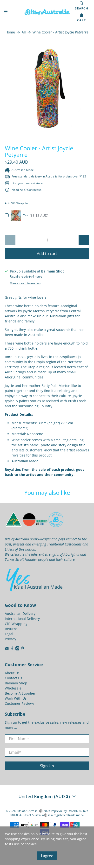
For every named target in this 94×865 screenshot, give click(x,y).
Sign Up (47, 766)
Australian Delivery (20, 613)
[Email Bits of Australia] (7, 649)
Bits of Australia (27, 811)
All (24, 32)
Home (10, 32)
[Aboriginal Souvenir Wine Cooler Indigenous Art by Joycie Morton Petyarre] (47, 87)
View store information (25, 283)
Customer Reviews (19, 703)
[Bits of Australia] (47, 12)
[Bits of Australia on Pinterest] (22, 649)
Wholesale (13, 688)
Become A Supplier (20, 693)
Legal (9, 634)
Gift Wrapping (16, 623)
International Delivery (22, 618)
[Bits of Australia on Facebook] (12, 649)
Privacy (10, 639)
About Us (12, 673)
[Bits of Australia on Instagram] (17, 649)
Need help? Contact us (26, 190)
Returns (11, 628)
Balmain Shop (16, 683)
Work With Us (16, 698)
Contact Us (13, 678)
